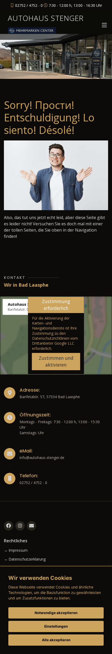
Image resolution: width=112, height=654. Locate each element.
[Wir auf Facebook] (8, 526)
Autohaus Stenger (46, 18)
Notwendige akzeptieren (56, 613)
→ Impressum (16, 550)
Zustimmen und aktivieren (56, 361)
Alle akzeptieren (56, 640)
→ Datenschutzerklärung (25, 559)
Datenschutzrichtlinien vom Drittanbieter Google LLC (55, 341)
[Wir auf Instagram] (20, 526)
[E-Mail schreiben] (31, 526)
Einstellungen (56, 626)
